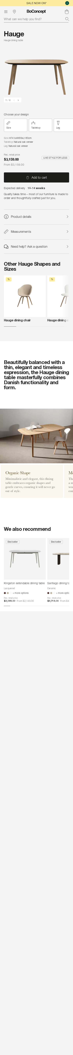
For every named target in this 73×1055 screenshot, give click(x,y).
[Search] (67, 19)
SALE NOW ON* (36, 3)
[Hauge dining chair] (25, 296)
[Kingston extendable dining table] (25, 559)
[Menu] (6, 11)
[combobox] (36, 19)
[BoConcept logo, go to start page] (36, 11)
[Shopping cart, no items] (66, 11)
